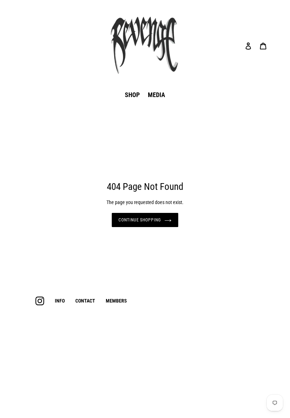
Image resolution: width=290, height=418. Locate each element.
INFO (60, 301)
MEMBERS (116, 301)
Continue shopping (139, 220)
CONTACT (85, 301)
